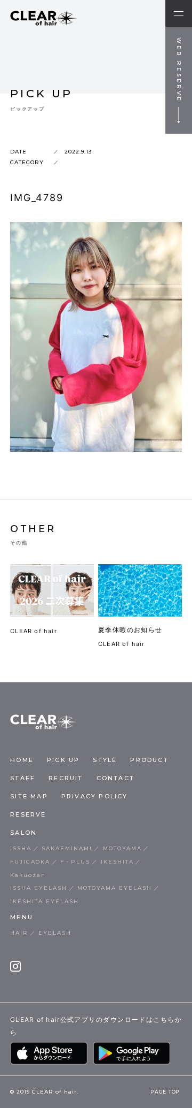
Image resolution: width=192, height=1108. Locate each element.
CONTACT (115, 778)
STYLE (105, 760)
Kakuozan (28, 875)
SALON (23, 832)
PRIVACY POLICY (94, 796)
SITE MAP (29, 796)
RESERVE (28, 814)
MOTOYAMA (122, 848)
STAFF (22, 778)
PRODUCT (149, 760)
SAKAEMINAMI (67, 848)
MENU (21, 917)
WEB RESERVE (178, 70)
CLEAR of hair (33, 631)
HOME (22, 760)
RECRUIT (66, 778)
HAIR (19, 932)
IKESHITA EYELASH (44, 901)
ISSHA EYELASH (38, 887)
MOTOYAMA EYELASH (114, 887)
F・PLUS (75, 861)
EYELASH (54, 932)
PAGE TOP (165, 1092)
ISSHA (20, 848)
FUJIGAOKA (30, 861)
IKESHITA (117, 861)
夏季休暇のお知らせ (130, 630)
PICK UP (63, 760)
